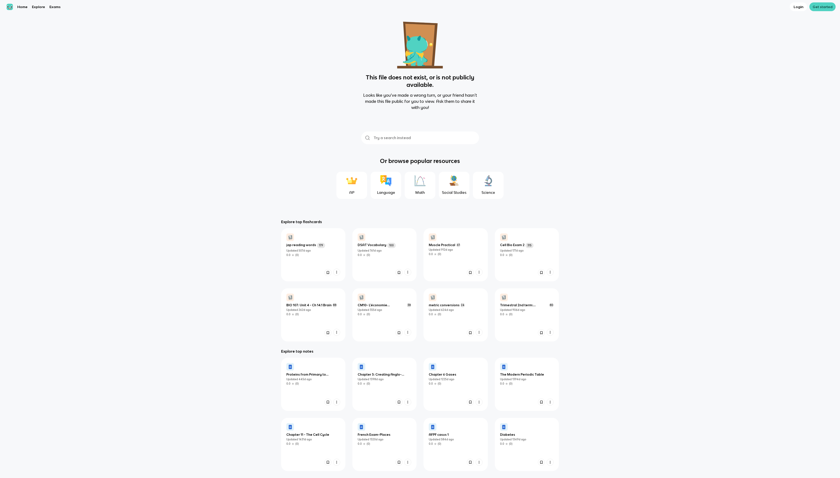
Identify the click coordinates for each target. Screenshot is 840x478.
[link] (313, 254)
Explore (38, 7)
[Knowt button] (327, 272)
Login (798, 7)
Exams (55, 7)
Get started (823, 7)
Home (22, 7)
